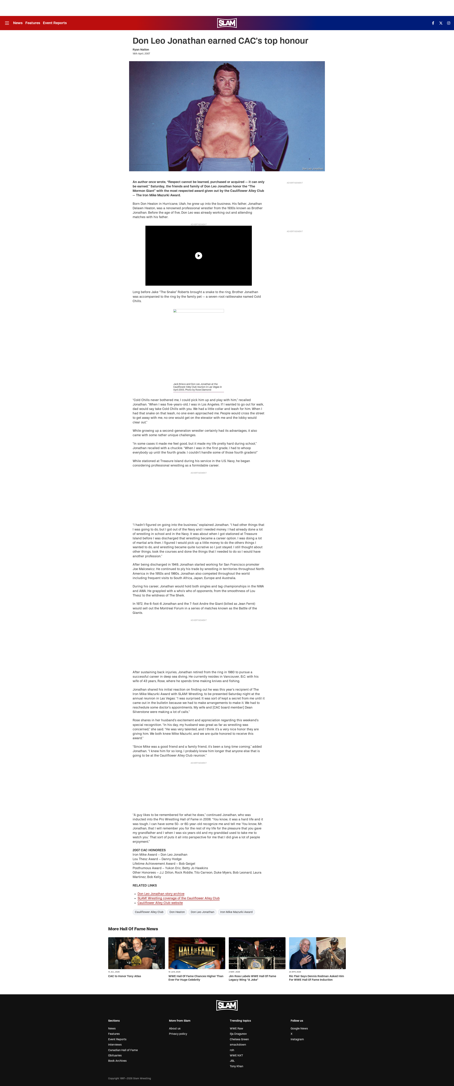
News (18, 23)
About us (175, 1028)
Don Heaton (177, 912)
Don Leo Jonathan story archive (161, 894)
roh (232, 1050)
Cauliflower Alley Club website (160, 903)
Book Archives (117, 1060)
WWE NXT (236, 1055)
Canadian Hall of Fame (123, 1050)
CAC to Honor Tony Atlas (124, 976)
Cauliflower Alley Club (149, 912)
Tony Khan (236, 1066)
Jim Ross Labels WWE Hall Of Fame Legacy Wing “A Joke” (252, 978)
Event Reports (55, 23)
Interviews (115, 1044)
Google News (299, 1028)
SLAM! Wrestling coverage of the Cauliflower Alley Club (179, 898)
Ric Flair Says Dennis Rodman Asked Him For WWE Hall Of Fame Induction (316, 978)
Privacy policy (178, 1033)
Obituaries (115, 1055)
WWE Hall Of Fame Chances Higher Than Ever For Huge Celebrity (195, 978)
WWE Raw (236, 1028)
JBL (232, 1060)
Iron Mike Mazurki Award (236, 912)
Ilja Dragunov (238, 1033)
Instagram (297, 1039)
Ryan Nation (141, 49)
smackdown (238, 1044)
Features (32, 23)
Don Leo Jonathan (202, 912)
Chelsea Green (239, 1039)
